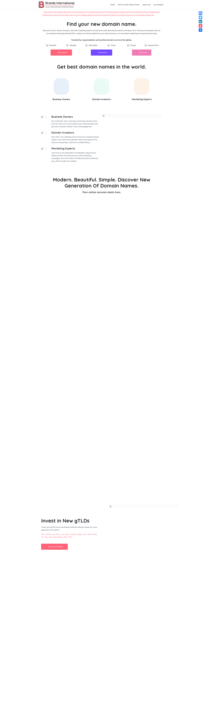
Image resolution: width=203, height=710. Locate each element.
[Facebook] (200, 13)
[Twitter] (200, 17)
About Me (146, 5)
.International (58, 537)
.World (47, 534)
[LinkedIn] (200, 21)
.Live (52, 534)
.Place (89, 534)
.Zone (67, 534)
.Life (42, 534)
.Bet (65, 537)
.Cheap (79, 534)
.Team (95, 534)
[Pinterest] (200, 26)
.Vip (84, 534)
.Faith (70, 537)
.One (50, 537)
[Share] (200, 30)
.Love (62, 534)
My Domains (158, 5)
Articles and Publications (128, 5)
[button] (61, 53)
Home (112, 5)
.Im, (42, 537)
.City (45, 537)
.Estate (73, 534)
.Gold (57, 534)
